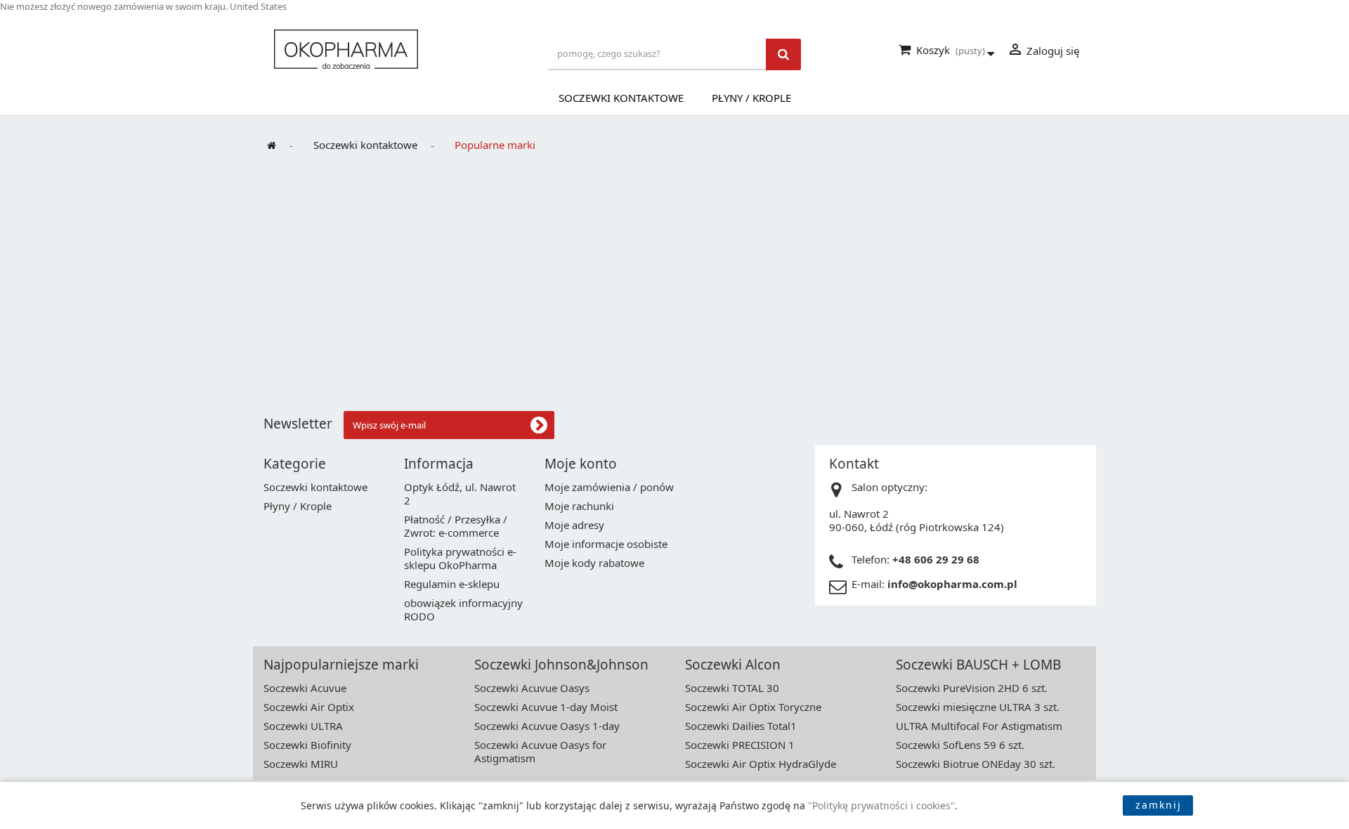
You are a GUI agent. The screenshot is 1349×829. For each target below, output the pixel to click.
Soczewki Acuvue (304, 688)
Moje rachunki (579, 506)
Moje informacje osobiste (606, 544)
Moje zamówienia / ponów (609, 487)
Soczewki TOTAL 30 (732, 688)
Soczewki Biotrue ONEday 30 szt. (975, 764)
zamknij (1158, 804)
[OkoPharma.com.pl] (400, 49)
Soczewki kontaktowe (621, 98)
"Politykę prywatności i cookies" (881, 805)
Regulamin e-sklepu (452, 584)
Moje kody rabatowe (594, 563)
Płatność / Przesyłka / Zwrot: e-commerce (455, 526)
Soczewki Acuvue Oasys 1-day (547, 726)
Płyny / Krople (751, 98)
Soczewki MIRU (300, 764)
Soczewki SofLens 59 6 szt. (960, 745)
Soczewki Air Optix (308, 707)
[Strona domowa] (277, 145)
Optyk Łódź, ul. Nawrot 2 (460, 493)
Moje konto (581, 464)
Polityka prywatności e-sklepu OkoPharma (460, 558)
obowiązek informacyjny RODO (463, 609)
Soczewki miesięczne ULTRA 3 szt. (978, 707)
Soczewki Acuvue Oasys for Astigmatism (540, 751)
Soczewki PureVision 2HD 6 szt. (972, 688)
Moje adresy (574, 525)
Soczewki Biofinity (307, 745)
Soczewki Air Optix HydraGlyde (760, 764)
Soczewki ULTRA (303, 726)
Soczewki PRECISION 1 (740, 745)
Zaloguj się (1043, 49)
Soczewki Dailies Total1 (741, 726)
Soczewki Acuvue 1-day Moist (546, 707)
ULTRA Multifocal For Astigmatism (979, 726)
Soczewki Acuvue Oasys (531, 688)
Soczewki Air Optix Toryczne (753, 707)
